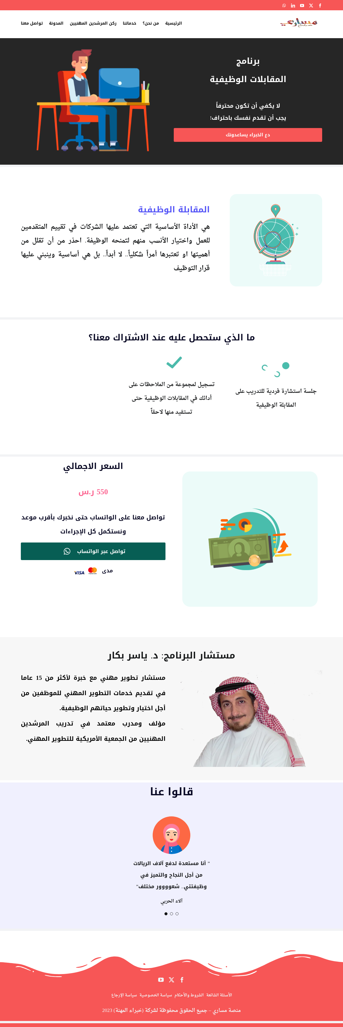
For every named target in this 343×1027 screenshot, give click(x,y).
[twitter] (171, 980)
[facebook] (182, 980)
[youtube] (161, 980)
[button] (177, 914)
